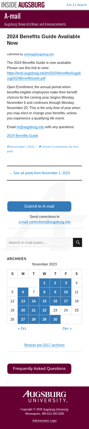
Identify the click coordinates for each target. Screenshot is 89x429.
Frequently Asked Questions (39, 368)
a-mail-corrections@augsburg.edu (45, 222)
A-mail (12, 15)
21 (34, 310)
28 (34, 319)
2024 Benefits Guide (22, 135)
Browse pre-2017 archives (44, 345)
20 (23, 310)
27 (23, 319)
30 (55, 319)
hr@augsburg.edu (30, 127)
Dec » (67, 328)
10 (66, 292)
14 (34, 301)
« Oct (22, 328)
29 (44, 319)
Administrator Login (44, 420)
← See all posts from (39, 173)
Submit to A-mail (39, 206)
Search (82, 5)
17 (66, 301)
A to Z (71, 5)
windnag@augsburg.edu (39, 54)
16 (55, 301)
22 (44, 310)
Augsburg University (55, 409)
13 (23, 301)
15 (44, 301)
